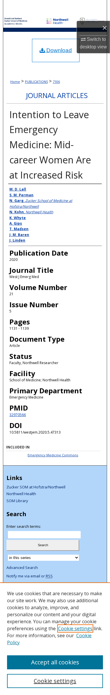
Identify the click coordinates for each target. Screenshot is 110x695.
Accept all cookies (55, 662)
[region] (55, 638)
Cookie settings (75, 628)
